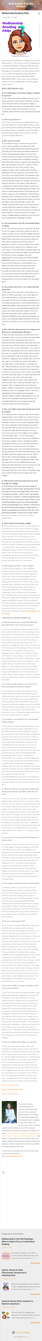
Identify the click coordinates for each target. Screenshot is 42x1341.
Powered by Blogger (22, 1332)
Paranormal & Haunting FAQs (12, 1089)
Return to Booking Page (10, 1094)
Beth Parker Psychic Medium (21, 5)
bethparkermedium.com (14, 1156)
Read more (35, 1263)
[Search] (39, 4)
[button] (39, 13)
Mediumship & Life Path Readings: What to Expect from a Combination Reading (18, 1241)
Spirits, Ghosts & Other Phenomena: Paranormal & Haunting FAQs (14, 1272)
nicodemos (26, 1336)
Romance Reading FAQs (10, 1085)
